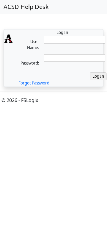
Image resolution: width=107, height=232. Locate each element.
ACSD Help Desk (26, 7)
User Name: (33, 44)
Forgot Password (33, 83)
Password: (30, 63)
